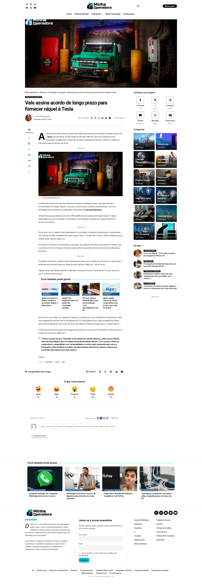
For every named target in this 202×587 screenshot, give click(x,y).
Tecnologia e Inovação (33, 97)
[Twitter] (27, 8)
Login (115, 418)
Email (81, 544)
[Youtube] (35, 8)
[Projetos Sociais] (144, 177)
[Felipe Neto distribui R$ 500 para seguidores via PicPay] (119, 478)
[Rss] (31, 8)
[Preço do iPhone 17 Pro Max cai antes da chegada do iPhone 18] (138, 253)
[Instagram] (31, 4)
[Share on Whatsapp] (99, 118)
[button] (138, 6)
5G (136, 144)
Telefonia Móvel (165, 216)
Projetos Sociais (142, 180)
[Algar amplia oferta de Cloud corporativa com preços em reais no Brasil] (111, 289)
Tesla (49, 136)
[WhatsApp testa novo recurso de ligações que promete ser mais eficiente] (82, 478)
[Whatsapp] (35, 4)
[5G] (144, 141)
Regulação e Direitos (70, 294)
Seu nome (83, 535)
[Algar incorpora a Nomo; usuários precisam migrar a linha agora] (50, 289)
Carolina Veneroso (43, 116)
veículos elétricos (93, 209)
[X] (155, 103)
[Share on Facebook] (91, 118)
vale (63, 362)
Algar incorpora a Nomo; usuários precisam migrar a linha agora (50, 301)
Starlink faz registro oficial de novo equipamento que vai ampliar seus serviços (158, 276)
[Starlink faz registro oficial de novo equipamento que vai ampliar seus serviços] (138, 275)
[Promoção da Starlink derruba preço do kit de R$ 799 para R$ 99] (138, 264)
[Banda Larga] (166, 141)
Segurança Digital (143, 198)
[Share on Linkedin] (102, 118)
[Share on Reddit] (106, 118)
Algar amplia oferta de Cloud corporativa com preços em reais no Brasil (110, 303)
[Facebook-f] (27, 4)
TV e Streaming (142, 234)
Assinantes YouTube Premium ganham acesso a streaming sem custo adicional (160, 287)
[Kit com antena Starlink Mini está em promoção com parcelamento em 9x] (91, 289)
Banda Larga (87, 294)
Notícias (161, 234)
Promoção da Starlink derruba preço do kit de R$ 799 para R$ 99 (160, 265)
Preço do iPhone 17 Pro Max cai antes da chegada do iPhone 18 (159, 254)
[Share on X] (95, 118)
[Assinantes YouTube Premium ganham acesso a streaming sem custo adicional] (138, 286)
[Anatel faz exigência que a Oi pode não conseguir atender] (70, 289)
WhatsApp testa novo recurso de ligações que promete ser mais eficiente (81, 496)
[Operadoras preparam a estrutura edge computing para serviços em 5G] (157, 478)
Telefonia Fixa (141, 216)
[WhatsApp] (155, 118)
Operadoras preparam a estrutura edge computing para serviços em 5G (156, 496)
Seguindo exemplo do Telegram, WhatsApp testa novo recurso (43, 494)
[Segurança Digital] (144, 195)
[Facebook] (140, 103)
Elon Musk (48, 362)
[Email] (109, 118)
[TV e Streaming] (144, 231)
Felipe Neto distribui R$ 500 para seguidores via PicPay (118, 494)
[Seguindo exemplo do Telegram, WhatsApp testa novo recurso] (44, 478)
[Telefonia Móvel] (166, 213)
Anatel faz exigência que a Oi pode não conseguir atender (70, 303)
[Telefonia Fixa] (144, 213)
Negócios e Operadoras (46, 294)
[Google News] (170, 118)
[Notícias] (166, 231)
